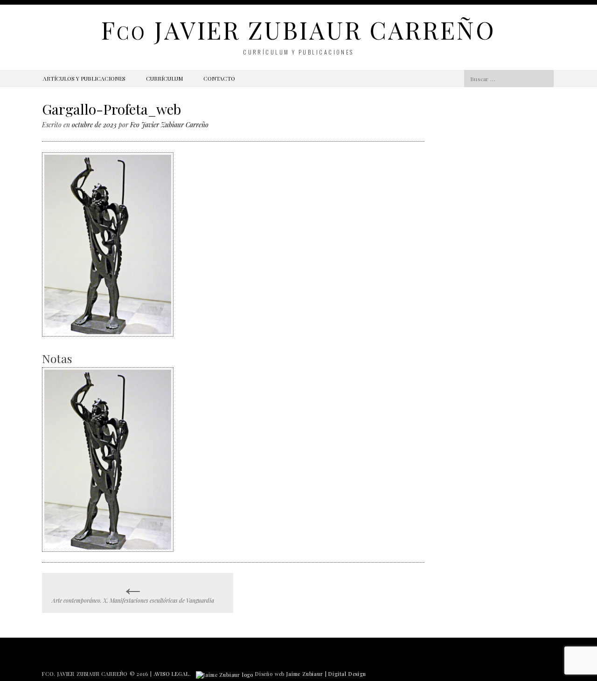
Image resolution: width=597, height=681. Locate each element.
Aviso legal (171, 673)
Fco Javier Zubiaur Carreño (169, 124)
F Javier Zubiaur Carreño (298, 30)
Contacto (219, 78)
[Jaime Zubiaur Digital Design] (224, 673)
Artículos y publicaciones (84, 78)
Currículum (164, 78)
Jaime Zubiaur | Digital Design (326, 673)
